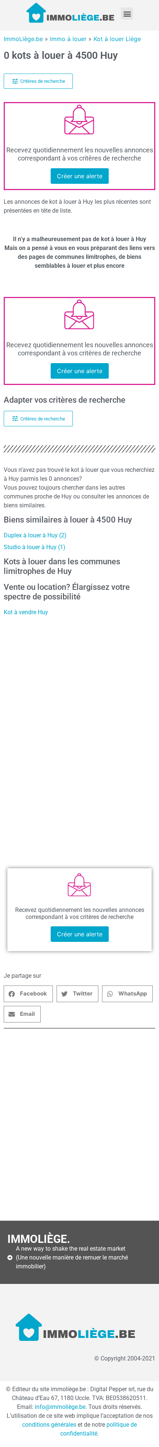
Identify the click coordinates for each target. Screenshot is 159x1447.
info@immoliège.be (60, 1406)
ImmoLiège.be (23, 39)
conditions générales (49, 1424)
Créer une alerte (79, 176)
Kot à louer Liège (117, 39)
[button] (127, 13)
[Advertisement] (79, 1124)
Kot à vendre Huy (26, 612)
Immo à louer (68, 39)
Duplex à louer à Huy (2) (35, 535)
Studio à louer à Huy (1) (34, 547)
